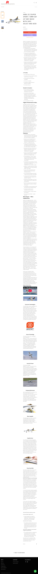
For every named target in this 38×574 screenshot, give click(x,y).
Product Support (16, 561)
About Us (2, 563)
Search (2, 561)
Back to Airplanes (19, 552)
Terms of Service (3, 567)
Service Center (15, 563)
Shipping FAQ (3, 566)
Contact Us (3, 564)
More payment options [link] (30, 37)
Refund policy (3, 569)
